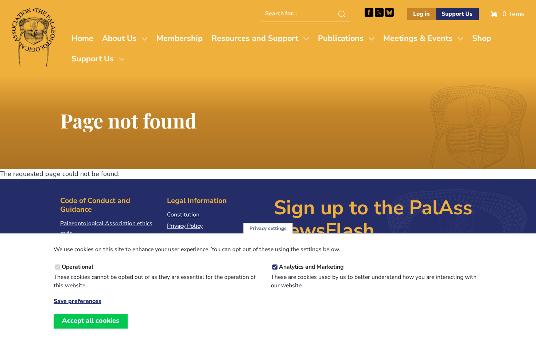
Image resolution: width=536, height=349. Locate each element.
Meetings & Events (418, 38)
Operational (77, 267)
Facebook (369, 12)
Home (82, 38)
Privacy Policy (185, 226)
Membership (179, 38)
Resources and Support (254, 38)
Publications (341, 38)
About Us (119, 38)
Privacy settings (268, 228)
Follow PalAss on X (379, 12)
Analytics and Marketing (311, 267)
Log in (421, 14)
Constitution (183, 215)
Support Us (457, 14)
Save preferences (77, 301)
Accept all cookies (90, 321)
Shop (481, 38)
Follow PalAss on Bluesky (389, 12)
